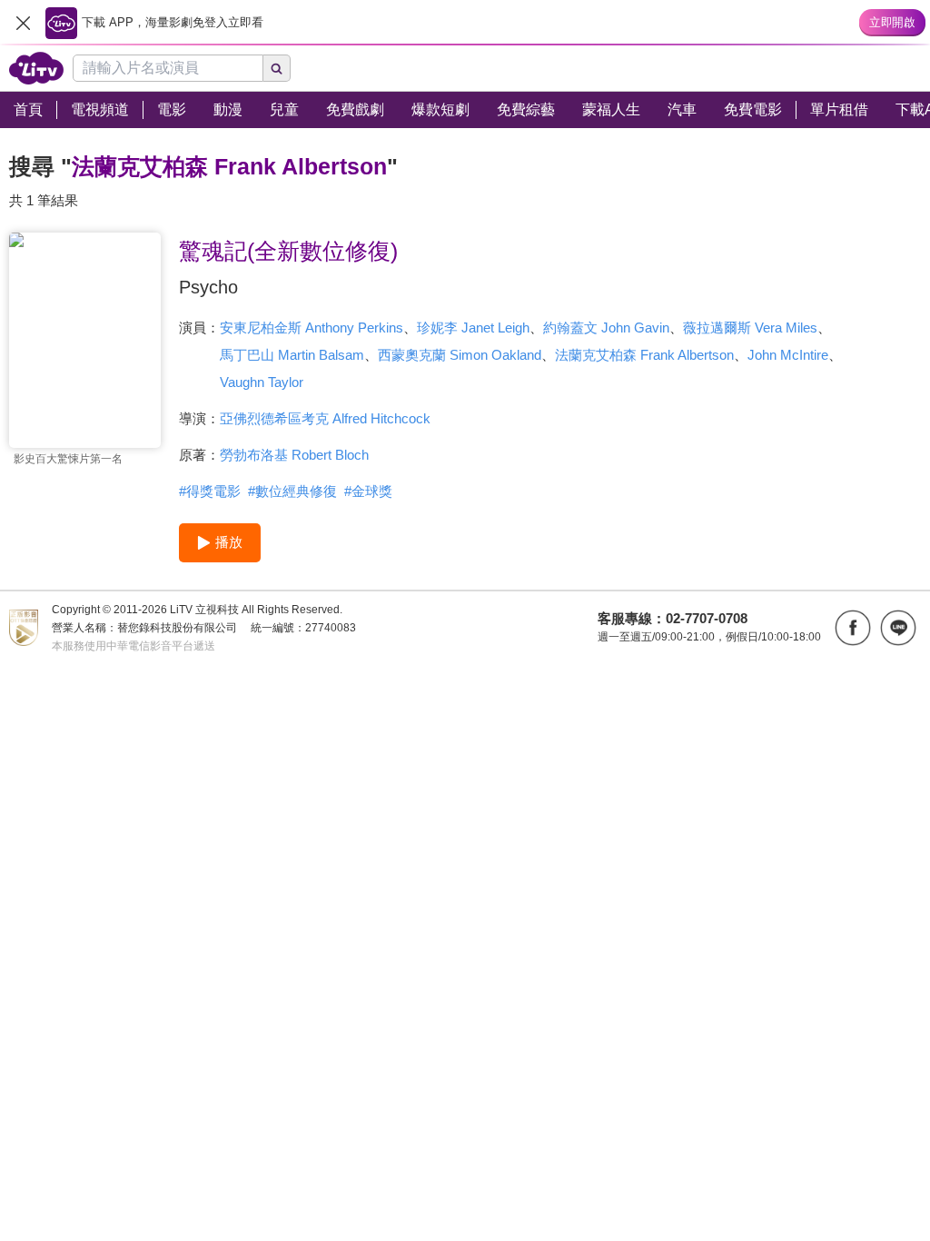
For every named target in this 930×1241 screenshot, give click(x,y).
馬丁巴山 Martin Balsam (292, 354)
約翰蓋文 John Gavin (606, 327)
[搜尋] (277, 68)
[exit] (22, 22)
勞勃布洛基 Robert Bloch (294, 454)
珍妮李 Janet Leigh (473, 327)
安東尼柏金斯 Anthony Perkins (311, 327)
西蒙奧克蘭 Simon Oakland (459, 354)
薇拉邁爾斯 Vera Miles (750, 327)
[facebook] (853, 628)
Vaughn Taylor (261, 382)
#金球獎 (368, 491)
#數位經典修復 (292, 491)
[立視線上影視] (36, 68)
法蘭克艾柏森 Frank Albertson (644, 354)
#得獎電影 (210, 491)
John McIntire (787, 354)
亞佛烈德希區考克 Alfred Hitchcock (325, 418)
